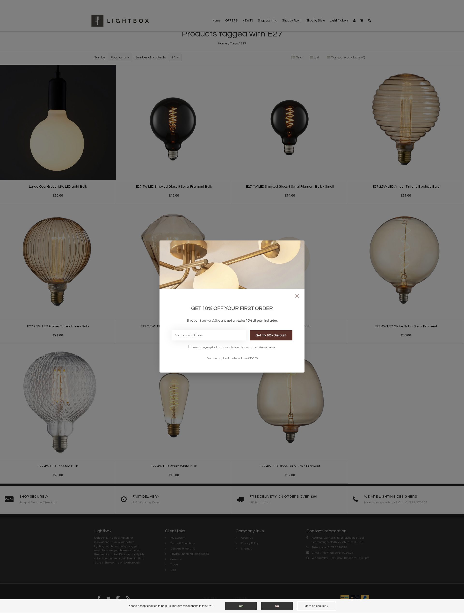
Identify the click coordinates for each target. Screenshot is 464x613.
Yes (241, 606)
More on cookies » (316, 606)
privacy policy (266, 347)
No (277, 606)
